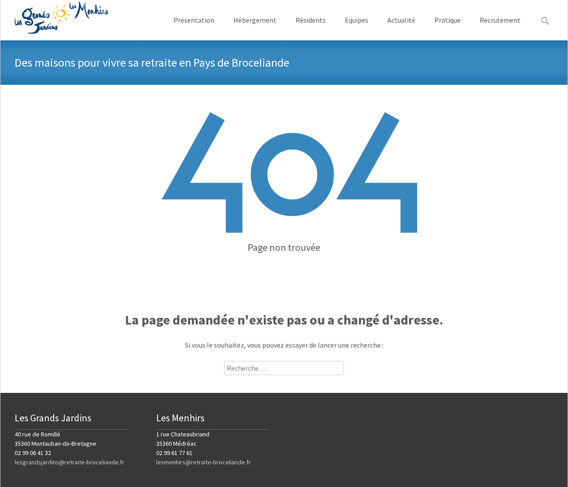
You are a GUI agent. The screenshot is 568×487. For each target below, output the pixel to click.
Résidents (311, 20)
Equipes (356, 20)
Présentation (194, 20)
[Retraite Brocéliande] (54, 18)
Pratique (447, 20)
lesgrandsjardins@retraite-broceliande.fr (69, 462)
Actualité (401, 20)
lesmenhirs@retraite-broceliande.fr (203, 462)
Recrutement (500, 20)
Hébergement (254, 20)
